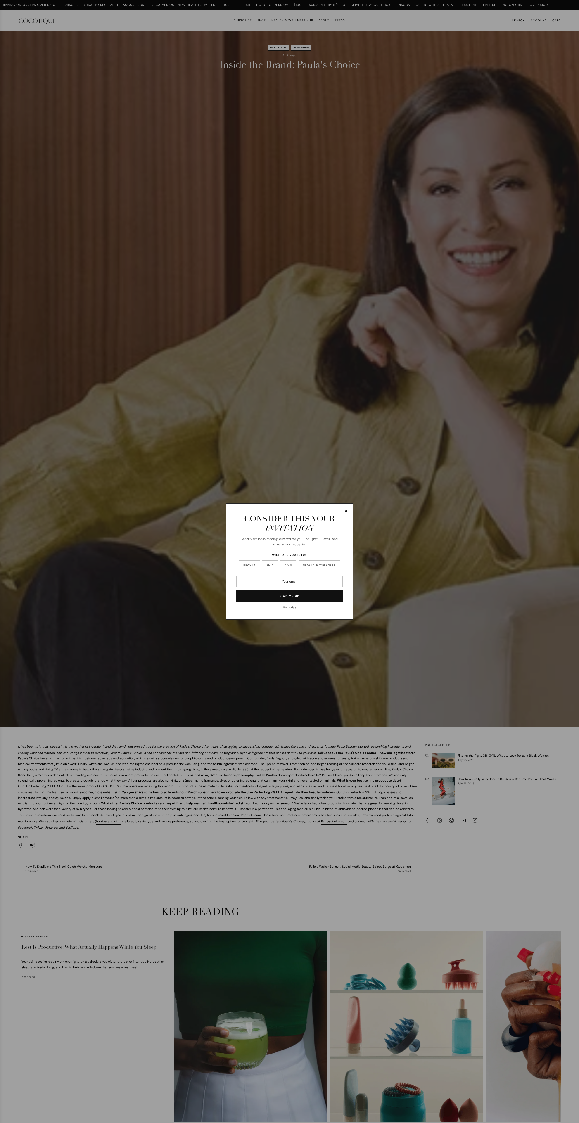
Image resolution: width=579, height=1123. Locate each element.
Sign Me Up (289, 596)
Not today (289, 607)
